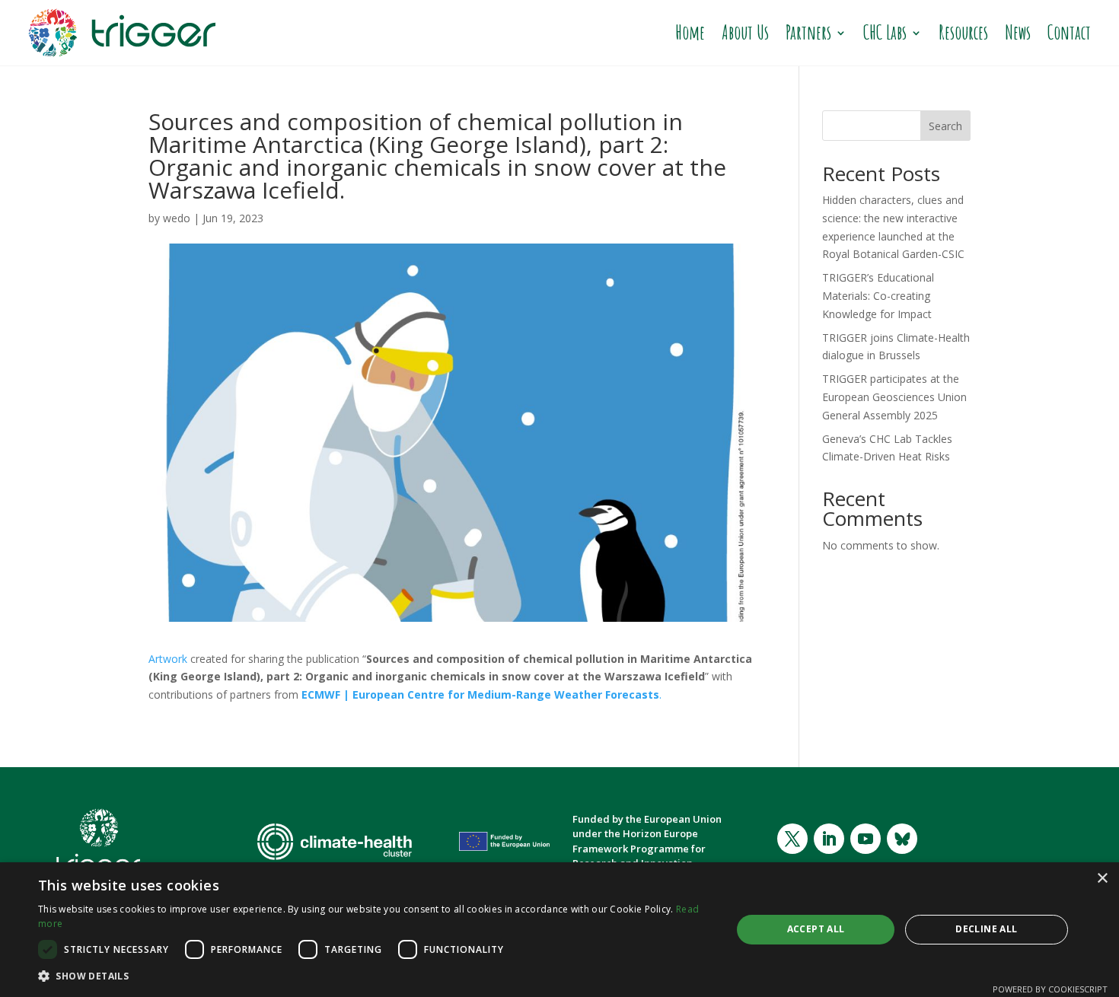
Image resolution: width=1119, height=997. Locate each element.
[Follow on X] (792, 838)
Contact (1069, 32)
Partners (808, 32)
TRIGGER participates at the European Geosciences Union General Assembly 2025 (894, 396)
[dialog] (559, 929)
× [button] (1102, 878)
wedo (176, 218)
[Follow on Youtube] (865, 838)
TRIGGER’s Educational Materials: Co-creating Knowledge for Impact (878, 295)
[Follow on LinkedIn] (829, 838)
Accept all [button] (816, 928)
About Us (745, 32)
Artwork (167, 658)
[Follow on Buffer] (902, 838)
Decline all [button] (986, 928)
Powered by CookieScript (1050, 989)
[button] (374, 976)
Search (945, 126)
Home (690, 32)
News (1018, 32)
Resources (963, 32)
